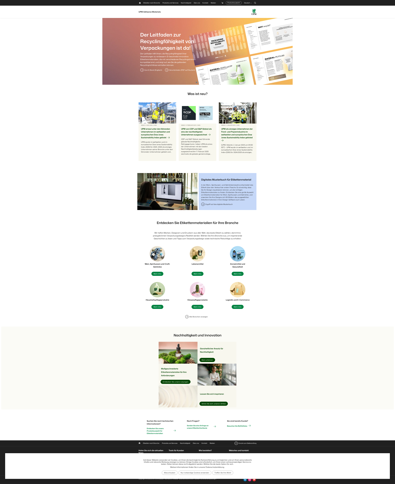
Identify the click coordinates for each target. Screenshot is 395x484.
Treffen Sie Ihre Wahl (222, 473)
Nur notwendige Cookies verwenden (195, 473)
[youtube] (254, 479)
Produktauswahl (233, 3)
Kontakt (204, 443)
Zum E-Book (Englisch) (153, 70)
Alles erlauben (169, 473)
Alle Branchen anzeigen (198, 317)
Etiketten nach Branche (151, 443)
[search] (255, 3)
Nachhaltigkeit (185, 443)
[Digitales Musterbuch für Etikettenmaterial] (168, 191)
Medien (212, 443)
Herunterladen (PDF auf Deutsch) (182, 70)
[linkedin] (245, 479)
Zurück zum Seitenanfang (247, 443)
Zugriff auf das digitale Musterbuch (219, 204)
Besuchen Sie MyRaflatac (237, 426)
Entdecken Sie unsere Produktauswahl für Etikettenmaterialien (155, 431)
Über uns (196, 443)
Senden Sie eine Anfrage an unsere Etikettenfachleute (198, 426)
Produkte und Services (169, 443)
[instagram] (249, 479)
